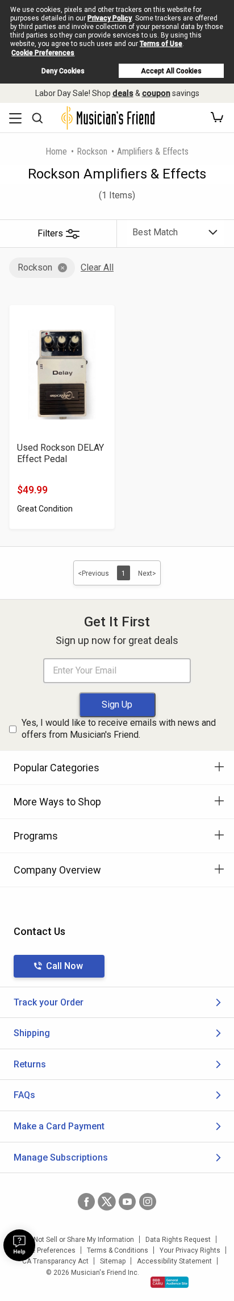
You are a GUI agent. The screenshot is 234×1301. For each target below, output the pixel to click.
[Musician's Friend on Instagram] (147, 1201)
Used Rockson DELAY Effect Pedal (60, 453)
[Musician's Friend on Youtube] (127, 1201)
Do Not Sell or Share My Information (78, 1240)
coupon (156, 93)
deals (122, 93)
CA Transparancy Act (55, 1261)
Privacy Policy (109, 18)
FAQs (24, 1095)
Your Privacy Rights (190, 1250)
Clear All (97, 267)
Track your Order (48, 1002)
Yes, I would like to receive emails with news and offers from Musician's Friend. (119, 728)
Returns (30, 1064)
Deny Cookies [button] (63, 71)
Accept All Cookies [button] (171, 71)
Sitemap (113, 1261)
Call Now (64, 966)
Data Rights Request (178, 1240)
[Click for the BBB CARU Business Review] (170, 1282)
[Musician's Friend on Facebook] (86, 1201)
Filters (50, 233)
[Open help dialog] (19, 1245)
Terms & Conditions (117, 1250)
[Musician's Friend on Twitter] (107, 1201)
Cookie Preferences (42, 53)
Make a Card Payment (59, 1126)
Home (56, 151)
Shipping (32, 1033)
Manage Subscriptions (61, 1157)
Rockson (92, 151)
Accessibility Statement (174, 1261)
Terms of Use (161, 44)
